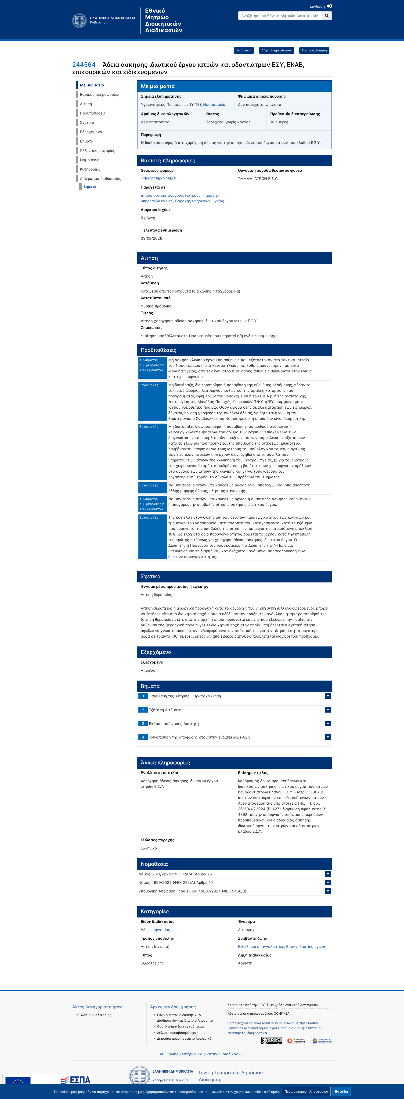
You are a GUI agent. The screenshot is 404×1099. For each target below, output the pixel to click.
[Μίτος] (106, 20)
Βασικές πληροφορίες (99, 94)
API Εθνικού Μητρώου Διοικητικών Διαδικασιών (202, 1054)
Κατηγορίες (90, 169)
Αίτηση (86, 103)
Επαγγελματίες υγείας (306, 946)
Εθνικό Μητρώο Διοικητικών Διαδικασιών (163, 20)
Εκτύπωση (244, 50)
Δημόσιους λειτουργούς (162, 195)
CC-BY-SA (281, 1013)
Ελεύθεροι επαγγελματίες (261, 946)
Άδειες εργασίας (155, 929)
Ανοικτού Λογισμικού (301, 1005)
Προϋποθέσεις (93, 113)
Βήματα (86, 141)
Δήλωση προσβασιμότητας (177, 1033)
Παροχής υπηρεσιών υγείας (199, 201)
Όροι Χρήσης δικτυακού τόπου (181, 1026)
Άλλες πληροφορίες (97, 150)
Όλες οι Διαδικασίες (95, 1015)
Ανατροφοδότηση (314, 50)
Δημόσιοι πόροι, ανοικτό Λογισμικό (184, 1038)
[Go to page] (327, 15)
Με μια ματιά (92, 85)
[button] (306, 1091)
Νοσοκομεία (214, 104)
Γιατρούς (193, 195)
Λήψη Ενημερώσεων (276, 50)
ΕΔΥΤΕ (264, 1005)
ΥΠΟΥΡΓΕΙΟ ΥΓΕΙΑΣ (158, 178)
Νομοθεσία (90, 159)
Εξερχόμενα (91, 131)
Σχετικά (87, 122)
